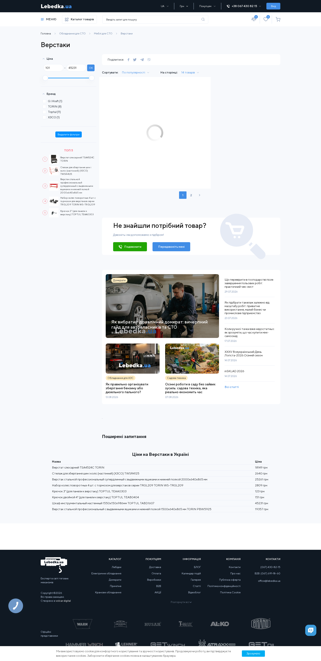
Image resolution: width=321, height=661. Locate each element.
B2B (158, 586)
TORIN (54, 106)
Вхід (273, 6)
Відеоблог (194, 592)
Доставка (155, 567)
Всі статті (232, 387)
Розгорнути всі (180, 602)
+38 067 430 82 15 (244, 6)
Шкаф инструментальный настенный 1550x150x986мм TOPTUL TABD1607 (103, 503)
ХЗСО (54, 117)
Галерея (196, 579)
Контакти (235, 567)
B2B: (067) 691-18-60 (267, 573)
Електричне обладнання (106, 573)
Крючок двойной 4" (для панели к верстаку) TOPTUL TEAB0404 (95, 497)
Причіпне (115, 586)
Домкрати (115, 579)
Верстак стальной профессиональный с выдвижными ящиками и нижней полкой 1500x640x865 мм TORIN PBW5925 (131, 509)
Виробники (154, 579)
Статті (197, 586)
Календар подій (191, 573)
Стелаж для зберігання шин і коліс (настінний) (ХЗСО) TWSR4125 (75, 170)
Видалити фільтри (69, 134)
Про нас (235, 573)
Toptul (54, 112)
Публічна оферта (230, 579)
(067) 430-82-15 (270, 567)
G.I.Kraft (55, 101)
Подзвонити (132, 246)
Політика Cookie (230, 592)
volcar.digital (63, 600)
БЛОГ (197, 567)
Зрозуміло (253, 653)
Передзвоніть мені (171, 246)
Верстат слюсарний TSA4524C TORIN (78, 467)
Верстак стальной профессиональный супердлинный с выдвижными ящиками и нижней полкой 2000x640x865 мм (76, 186)
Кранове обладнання (108, 592)
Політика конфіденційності (224, 586)
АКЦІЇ (158, 592)
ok (91, 67)
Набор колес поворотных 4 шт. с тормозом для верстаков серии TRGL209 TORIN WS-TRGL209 (78, 201)
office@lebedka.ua (269, 580)
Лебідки (116, 567)
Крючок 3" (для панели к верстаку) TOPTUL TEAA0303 (89, 491)
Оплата (156, 573)
